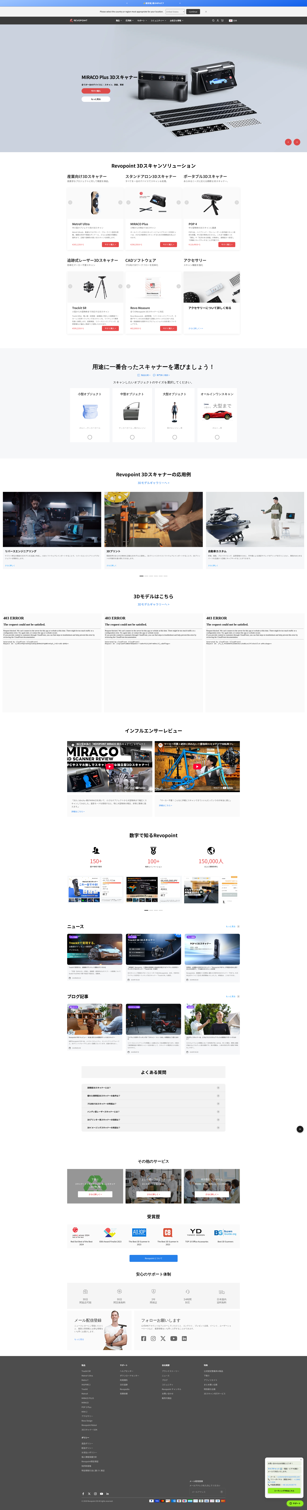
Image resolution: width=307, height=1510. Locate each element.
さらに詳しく (10, 565)
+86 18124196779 (289, 1485)
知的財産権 (86, 1465)
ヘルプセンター (126, 1371)
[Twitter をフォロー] (89, 1493)
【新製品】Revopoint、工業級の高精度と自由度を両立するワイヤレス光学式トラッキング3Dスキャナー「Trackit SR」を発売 (153, 968)
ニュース (165, 1375)
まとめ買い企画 (210, 1384)
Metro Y (85, 1380)
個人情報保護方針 (89, 1456)
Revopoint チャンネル (171, 1389)
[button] (70, 202)
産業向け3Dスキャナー (87, 176)
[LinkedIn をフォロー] (107, 1493)
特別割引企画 (209, 1389)
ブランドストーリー (170, 1371)
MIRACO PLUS (88, 1398)
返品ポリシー (87, 1443)
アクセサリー (195, 260)
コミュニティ (167, 1384)
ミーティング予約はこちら (284, 1491)
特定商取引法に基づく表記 (93, 1470)
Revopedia (124, 1389)
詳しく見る (167, 48)
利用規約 (124, 1380)
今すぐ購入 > (110, 244)
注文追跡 (124, 1384)
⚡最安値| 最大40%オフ (153, 3)
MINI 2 (84, 1411)
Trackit (85, 1389)
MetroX (85, 1393)
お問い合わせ (167, 1393)
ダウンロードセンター (129, 1375)
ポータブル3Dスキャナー (205, 176)
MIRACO (85, 1402)
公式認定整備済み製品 (213, 1371)
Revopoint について (153, 1258)
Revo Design (87, 1420)
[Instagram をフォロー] (95, 1493)
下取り (207, 1375)
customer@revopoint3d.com (288, 1476)
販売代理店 (166, 1398)
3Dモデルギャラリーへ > (153, 483)
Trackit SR (86, 1371)
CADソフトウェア (140, 260)
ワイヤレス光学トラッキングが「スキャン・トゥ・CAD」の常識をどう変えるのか (153, 1038)
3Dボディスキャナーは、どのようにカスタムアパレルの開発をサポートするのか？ (211, 1038)
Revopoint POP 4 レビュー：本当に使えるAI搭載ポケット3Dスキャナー (92, 1037)
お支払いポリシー (89, 1452)
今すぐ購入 (139, 48)
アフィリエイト (210, 1380)
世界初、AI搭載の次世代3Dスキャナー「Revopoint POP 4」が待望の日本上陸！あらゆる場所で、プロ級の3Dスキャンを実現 (212, 968)
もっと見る (79, 1339)
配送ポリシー (87, 1447)
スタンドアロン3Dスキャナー (150, 176)
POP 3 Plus (86, 1407)
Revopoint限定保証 (90, 1461)
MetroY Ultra (87, 1375)
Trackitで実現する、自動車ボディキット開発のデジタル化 (87, 967)
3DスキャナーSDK (89, 1429)
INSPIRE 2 (86, 1384)
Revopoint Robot (89, 1425)
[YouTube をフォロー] (101, 1493)
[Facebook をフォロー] (83, 1493)
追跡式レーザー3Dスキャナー (92, 260)
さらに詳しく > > (195, 328)
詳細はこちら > (78, 811)
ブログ (165, 1380)
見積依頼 (124, 1393)
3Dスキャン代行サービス (214, 1393)
